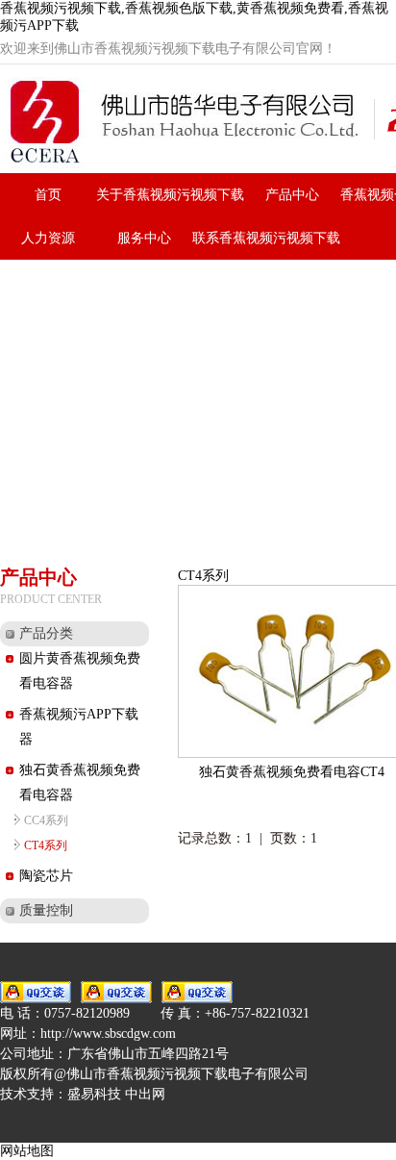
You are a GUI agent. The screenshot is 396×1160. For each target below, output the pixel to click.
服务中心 (144, 238)
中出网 (145, 1094)
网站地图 (27, 1151)
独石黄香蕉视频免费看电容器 (79, 782)
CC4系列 (46, 820)
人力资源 (48, 238)
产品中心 (292, 195)
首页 (48, 195)
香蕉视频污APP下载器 (78, 726)
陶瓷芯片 (46, 876)
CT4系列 (45, 845)
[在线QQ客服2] (116, 992)
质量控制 (46, 910)
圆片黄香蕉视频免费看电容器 (79, 671)
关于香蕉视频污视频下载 (170, 195)
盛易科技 (94, 1094)
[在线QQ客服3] (197, 992)
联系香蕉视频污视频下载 (266, 238)
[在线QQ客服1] (35, 992)
